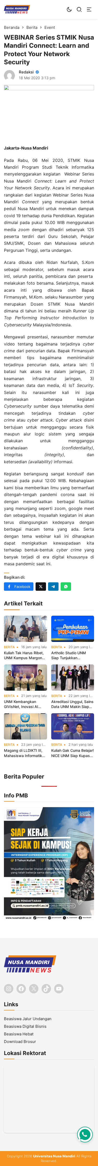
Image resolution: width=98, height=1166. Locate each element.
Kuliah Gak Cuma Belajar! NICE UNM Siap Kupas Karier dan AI (72, 753)
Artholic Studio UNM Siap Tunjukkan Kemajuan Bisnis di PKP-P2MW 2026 (72, 656)
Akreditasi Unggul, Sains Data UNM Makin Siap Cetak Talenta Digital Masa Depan (72, 704)
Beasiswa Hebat (18, 1033)
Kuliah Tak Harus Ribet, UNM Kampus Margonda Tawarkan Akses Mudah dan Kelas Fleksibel (25, 656)
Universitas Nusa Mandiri (54, 1156)
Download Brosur (20, 1041)
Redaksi (26, 72)
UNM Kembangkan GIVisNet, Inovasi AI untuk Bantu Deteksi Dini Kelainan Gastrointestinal (25, 704)
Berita (9, 647)
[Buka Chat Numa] (85, 1134)
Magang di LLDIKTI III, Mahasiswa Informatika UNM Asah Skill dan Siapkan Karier (24, 753)
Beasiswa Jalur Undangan (27, 1018)
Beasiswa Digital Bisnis (25, 1026)
